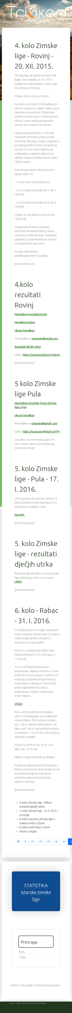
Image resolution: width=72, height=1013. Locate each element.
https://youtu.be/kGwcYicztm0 (41, 354)
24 (40, 841)
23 (32, 841)
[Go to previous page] (25, 841)
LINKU (18, 581)
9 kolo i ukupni (28, 831)
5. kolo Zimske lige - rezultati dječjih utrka (36, 553)
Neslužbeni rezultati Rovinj (31, 314)
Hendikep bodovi (25, 322)
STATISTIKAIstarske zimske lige (36, 892)
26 (56, 841)
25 (48, 841)
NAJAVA (19, 514)
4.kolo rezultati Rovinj (28, 294)
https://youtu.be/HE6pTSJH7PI (41, 431)
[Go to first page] (18, 841)
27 (64, 841)
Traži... (22, 951)
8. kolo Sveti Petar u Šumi (34, 827)
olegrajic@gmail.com (45, 338)
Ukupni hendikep (25, 330)
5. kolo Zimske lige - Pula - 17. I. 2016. (37, 479)
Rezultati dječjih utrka (28, 346)
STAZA (18, 704)
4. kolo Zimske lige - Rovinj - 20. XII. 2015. (36, 55)
